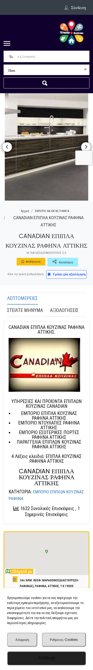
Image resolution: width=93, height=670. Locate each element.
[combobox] (46, 70)
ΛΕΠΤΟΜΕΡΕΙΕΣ (22, 298)
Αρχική (25, 211)
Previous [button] (7, 147)
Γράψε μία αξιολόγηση (69, 274)
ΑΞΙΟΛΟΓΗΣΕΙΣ (64, 310)
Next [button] (86, 147)
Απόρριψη (22, 639)
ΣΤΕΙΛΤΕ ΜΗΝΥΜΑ (25, 310)
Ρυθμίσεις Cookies (64, 639)
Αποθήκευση (33, 261)
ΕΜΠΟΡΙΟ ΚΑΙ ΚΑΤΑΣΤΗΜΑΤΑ (52, 211)
